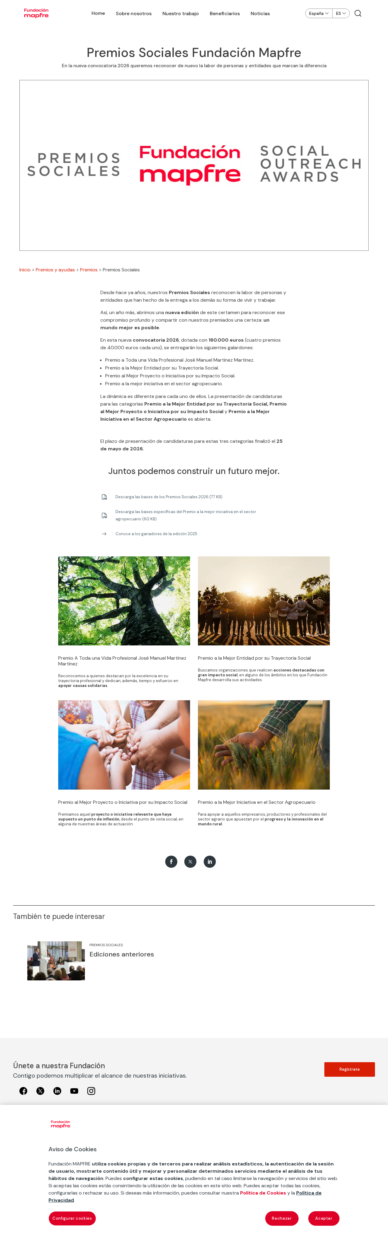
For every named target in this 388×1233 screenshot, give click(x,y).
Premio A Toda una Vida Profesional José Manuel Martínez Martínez (122, 661)
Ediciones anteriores (121, 954)
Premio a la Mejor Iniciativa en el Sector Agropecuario (257, 802)
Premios (89, 270)
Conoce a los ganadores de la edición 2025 (156, 533)
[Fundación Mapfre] (36, 13)
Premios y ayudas (55, 270)
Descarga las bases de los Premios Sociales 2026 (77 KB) (168, 496)
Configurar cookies (72, 1218)
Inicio (25, 270)
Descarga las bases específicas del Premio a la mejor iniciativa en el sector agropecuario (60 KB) (185, 515)
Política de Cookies (263, 1193)
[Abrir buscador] (358, 13)
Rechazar (282, 1218)
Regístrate (350, 1069)
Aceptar (324, 1218)
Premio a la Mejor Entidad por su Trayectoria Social (254, 658)
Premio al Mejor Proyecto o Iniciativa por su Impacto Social (122, 802)
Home (98, 13)
